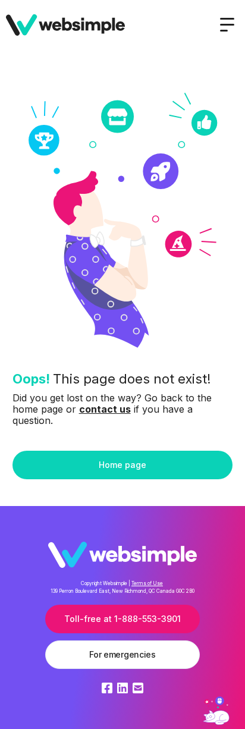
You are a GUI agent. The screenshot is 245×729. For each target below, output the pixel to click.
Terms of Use (147, 583)
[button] (227, 25)
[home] (65, 24)
